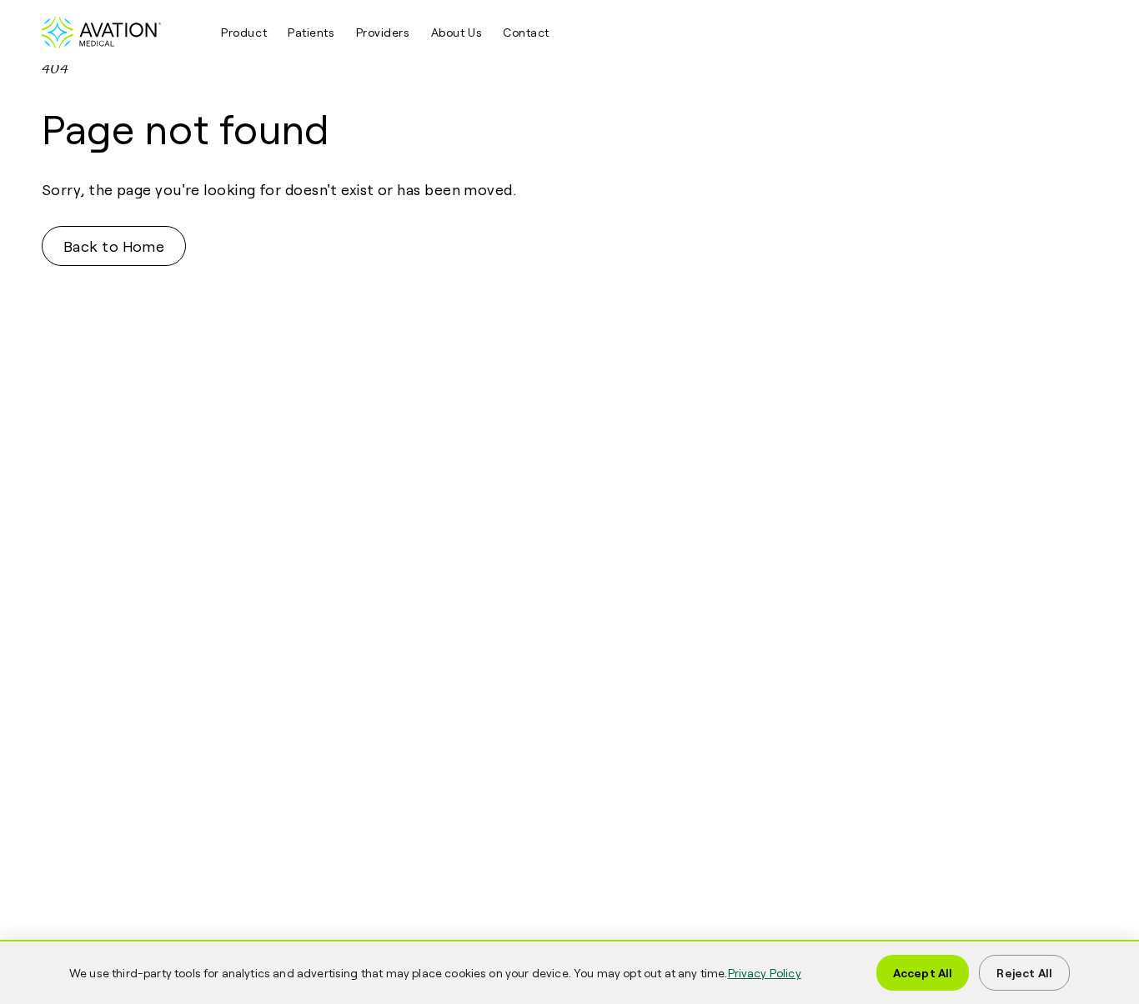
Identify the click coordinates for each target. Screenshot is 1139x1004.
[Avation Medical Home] (121, 32)
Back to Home (113, 246)
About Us (456, 32)
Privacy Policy (764, 973)
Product (244, 32)
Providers (383, 32)
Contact (526, 32)
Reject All (1024, 973)
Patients (311, 32)
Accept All (923, 973)
